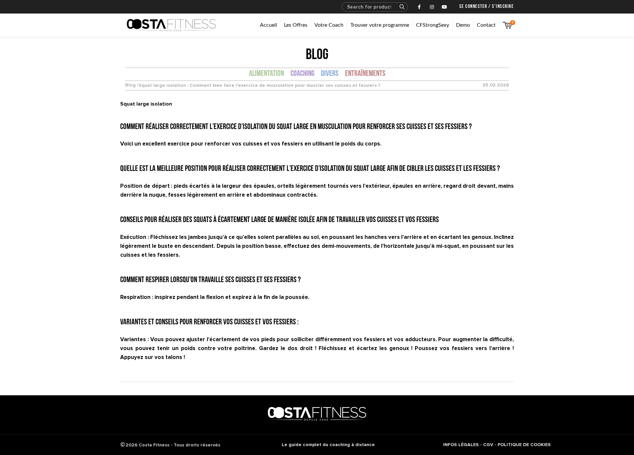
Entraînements (365, 74)
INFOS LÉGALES (461, 444)
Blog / (132, 85)
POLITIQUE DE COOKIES (524, 444)
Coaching (302, 74)
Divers (329, 74)
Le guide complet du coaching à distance (328, 444)
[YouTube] (444, 7)
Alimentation (266, 74)
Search (399, 7)
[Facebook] (419, 7)
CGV (488, 444)
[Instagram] (432, 7)
